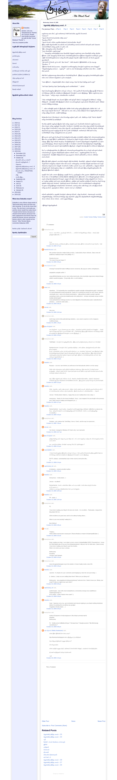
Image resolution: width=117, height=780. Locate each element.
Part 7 (95, 29)
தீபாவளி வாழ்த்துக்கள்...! (23, 162)
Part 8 (101, 29)
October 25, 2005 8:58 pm (54, 626)
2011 (16, 138)
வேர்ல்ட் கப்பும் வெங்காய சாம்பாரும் (54, 742)
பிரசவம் (14, 63)
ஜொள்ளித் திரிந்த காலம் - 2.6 (53, 765)
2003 (16, 194)
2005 (16, 151)
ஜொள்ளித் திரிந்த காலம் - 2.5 (53, 734)
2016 (16, 127)
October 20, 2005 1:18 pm (54, 322)
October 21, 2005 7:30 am (54, 423)
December (19, 153)
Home (73, 721)
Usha (45, 287)
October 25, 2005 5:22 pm (54, 557)
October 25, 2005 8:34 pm (54, 608)
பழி (45, 739)
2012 (16, 136)
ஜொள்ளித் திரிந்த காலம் (19, 52)
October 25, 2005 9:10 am (54, 535)
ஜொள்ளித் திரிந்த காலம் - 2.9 (53, 760)
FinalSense (61, 773)
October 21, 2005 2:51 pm (54, 446)
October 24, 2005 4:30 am (54, 471)
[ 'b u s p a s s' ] (48, 265)
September (19, 179)
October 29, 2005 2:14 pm (54, 658)
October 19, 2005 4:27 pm (54, 246)
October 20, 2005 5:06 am (54, 303)
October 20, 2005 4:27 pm (54, 402)
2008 (16, 144)
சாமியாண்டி (15, 67)
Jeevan (46, 307)
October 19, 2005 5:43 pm (54, 283)
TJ (45, 528)
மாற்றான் (46, 747)
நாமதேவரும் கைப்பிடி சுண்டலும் (21, 70)
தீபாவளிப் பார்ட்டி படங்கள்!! (23, 160)
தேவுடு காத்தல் (16, 89)
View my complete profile (20, 42)
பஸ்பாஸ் (29, 228)
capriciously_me (48, 466)
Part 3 (71, 29)
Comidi (86, 217)
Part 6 (89, 29)
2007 (16, 147)
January (18, 190)
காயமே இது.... (20, 177)
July (17, 183)
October (18, 157)
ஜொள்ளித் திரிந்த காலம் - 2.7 (53, 762)
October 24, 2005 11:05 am (54, 491)
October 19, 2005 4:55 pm (54, 262)
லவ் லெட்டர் (47, 757)
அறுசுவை (18, 164)
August (18, 181)
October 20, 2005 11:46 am (54, 312)
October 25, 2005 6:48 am (54, 525)
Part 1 (59, 29)
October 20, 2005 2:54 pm (54, 335)
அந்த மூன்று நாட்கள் (18, 78)
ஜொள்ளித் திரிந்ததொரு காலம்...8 (25, 168)
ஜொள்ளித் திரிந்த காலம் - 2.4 (53, 737)
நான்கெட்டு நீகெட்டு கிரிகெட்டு (21, 74)
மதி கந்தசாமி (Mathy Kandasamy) (53, 630)
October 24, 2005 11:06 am (54, 499)
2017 (16, 125)
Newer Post (101, 721)
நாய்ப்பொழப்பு (16, 56)
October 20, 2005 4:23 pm (54, 382)
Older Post (45, 721)
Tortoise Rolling (92, 217)
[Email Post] (103, 214)
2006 (16, 149)
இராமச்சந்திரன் (48, 326)
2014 (16, 131)
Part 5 (84, 29)
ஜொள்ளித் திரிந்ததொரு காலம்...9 (55, 25)
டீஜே (17, 175)
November (19, 155)
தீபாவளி (46, 752)
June (18, 185)
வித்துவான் (15, 81)
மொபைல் (46, 750)
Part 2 (66, 29)
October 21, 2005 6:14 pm (54, 462)
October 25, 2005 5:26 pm (54, 566)
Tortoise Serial (101, 217)
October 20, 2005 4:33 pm (54, 414)
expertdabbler (48, 450)
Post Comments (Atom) (59, 725)
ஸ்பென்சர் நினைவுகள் (50, 755)
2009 (16, 142)
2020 (16, 123)
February (19, 188)
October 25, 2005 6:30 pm (54, 596)
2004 (16, 192)
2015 (16, 129)
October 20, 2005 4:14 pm (54, 358)
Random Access (48, 249)
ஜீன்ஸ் (45, 744)
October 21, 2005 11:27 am (54, 432)
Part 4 (78, 29)
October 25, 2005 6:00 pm (54, 584)
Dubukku (46, 362)
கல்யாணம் (15, 59)
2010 (16, 140)
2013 (16, 133)
